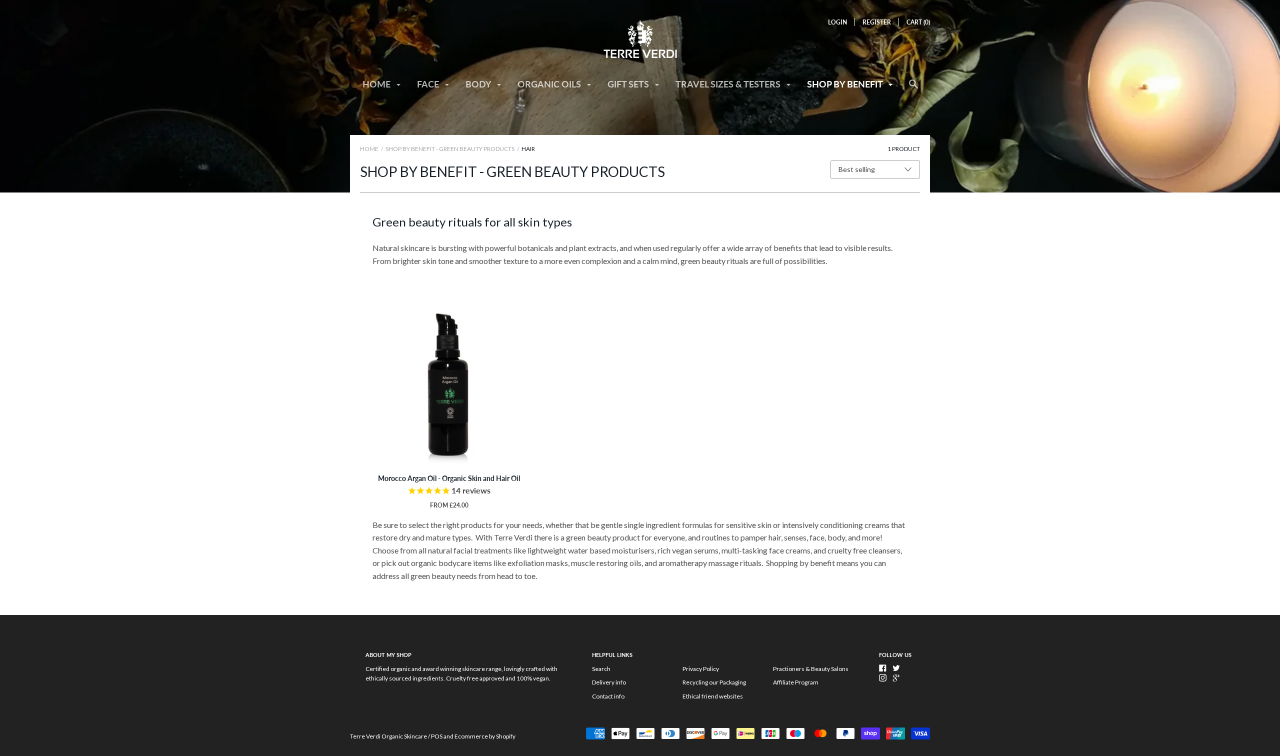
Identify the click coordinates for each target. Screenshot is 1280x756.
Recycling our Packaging (714, 682)
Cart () (918, 22)
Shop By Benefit (845, 84)
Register (876, 22)
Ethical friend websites (712, 696)
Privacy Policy (700, 668)
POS (436, 736)
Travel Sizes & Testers (729, 84)
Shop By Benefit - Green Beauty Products (450, 148)
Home (377, 84)
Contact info (608, 696)
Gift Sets (629, 84)
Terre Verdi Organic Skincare (388, 736)
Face (429, 84)
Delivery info (609, 682)
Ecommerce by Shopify (485, 736)
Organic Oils (550, 84)
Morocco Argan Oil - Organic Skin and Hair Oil (449, 478)
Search (601, 668)
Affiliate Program (795, 682)
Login (837, 22)
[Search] (913, 89)
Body (479, 84)
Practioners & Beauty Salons (810, 668)
